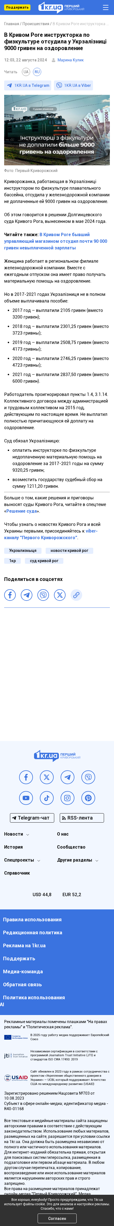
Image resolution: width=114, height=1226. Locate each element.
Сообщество (71, 847)
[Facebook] (10, 595)
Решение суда (21, 511)
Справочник (17, 873)
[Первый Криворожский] (61, 8)
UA (26, 72)
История (13, 847)
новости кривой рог (69, 550)
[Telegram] (26, 595)
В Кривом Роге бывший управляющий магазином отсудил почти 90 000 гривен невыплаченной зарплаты (55, 241)
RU (37, 72)
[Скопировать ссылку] (76, 595)
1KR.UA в (31, 85)
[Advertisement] (57, 670)
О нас (63, 834)
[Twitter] (60, 595)
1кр (12, 561)
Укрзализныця (23, 550)
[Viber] (43, 595)
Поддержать (17, 7)
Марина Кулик (71, 60)
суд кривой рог (44, 561)
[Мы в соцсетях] (26, 777)
